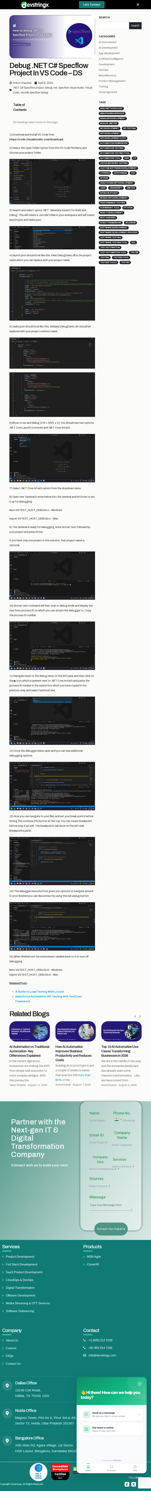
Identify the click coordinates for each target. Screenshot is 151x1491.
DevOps (103, 70)
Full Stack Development (21, 1264)
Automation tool (110, 158)
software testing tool (113, 242)
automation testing (111, 148)
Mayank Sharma (110, 1085)
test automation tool (113, 252)
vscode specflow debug (34, 92)
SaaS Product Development (24, 1272)
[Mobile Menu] (137, 4)
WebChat (117, 1460)
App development (109, 53)
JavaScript (116, 188)
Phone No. (122, 1113)
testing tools (108, 262)
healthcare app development (117, 183)
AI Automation (108, 42)
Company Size (100, 1159)
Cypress (105, 173)
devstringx (120, 173)
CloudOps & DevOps (19, 1280)
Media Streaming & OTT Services (28, 1303)
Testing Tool (121, 257)
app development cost (113, 138)
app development (110, 133)
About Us (12, 1340)
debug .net (51, 87)
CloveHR (93, 1264)
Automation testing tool (115, 153)
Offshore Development (20, 1295)
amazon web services (112, 113)
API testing (129, 128)
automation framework (113, 143)
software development (113, 228)
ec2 (133, 173)
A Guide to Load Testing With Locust (39, 991)
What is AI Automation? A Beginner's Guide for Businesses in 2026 (119, 1051)
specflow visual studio (71, 87)
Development (107, 64)
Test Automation (110, 247)
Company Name (122, 1135)
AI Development (108, 47)
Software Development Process (118, 232)
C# (134, 158)
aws (126, 158)
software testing (110, 237)
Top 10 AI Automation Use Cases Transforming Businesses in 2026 (73, 1051)
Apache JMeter (108, 123)
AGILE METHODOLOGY (111, 108)
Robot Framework (110, 223)
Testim (134, 252)
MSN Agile (94, 1256)
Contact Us (13, 1363)
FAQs (9, 1356)
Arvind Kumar (17, 1084)
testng (125, 262)
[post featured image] (29, 1031)
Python (128, 208)
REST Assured (108, 218)
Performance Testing (112, 203)
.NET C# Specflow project (28, 87)
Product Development (20, 1256)
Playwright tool (110, 208)
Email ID (96, 1135)
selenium (130, 223)
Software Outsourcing (20, 1311)
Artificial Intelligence (111, 58)
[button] (29, 107)
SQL (133, 242)
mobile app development (114, 198)
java (102, 188)
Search (104, 17)
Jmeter (131, 188)
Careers (11, 1348)
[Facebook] (127, 1484)
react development (111, 213)
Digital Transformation (20, 1287)
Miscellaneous (107, 75)
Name (94, 1113)
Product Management (112, 81)
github (104, 178)
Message (97, 1197)
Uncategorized (108, 92)
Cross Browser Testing (113, 163)
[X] (133, 1484)
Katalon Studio (109, 193)
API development (109, 128)
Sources (96, 1179)
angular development (112, 118)
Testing (103, 86)
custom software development (118, 168)
